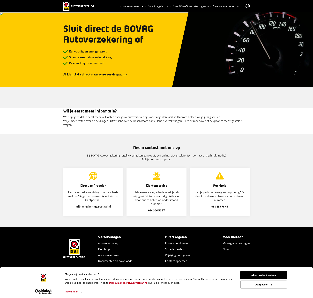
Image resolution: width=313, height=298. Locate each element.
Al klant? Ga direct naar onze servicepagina (95, 74)
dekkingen (102, 121)
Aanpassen (261, 284)
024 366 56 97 (156, 210)
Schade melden (174, 249)
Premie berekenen (176, 243)
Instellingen (71, 291)
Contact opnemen (176, 261)
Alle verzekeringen (109, 255)
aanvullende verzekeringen (165, 121)
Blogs (226, 249)
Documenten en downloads (115, 261)
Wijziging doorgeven (177, 255)
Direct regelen (156, 6)
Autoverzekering (108, 243)
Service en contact (224, 6)
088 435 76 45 (219, 206)
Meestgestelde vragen (236, 243)
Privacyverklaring (137, 282)
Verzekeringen (131, 6)
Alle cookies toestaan (263, 275)
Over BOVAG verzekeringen (189, 6)
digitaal (172, 196)
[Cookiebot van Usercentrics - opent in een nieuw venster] (43, 291)
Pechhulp (104, 249)
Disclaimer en (117, 282)
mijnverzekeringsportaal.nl (93, 206)
